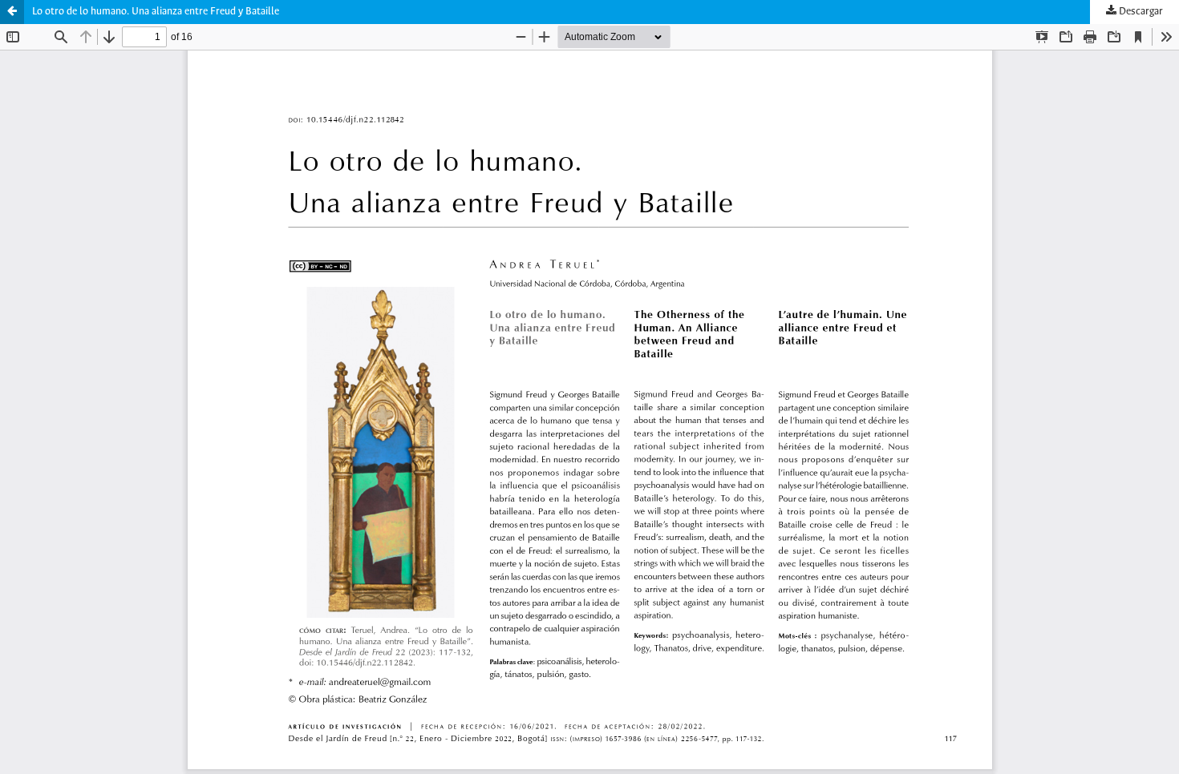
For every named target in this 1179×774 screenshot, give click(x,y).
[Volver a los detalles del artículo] (12, 12)
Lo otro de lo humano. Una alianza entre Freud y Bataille (155, 12)
